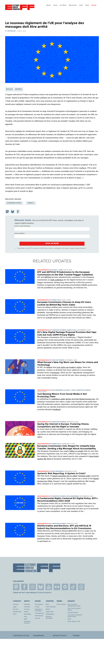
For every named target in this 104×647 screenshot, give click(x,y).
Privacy (31, 203)
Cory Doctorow (57, 360)
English (9, 89)
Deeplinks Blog (43, 270)
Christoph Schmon (58, 330)
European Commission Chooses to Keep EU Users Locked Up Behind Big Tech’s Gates (64, 303)
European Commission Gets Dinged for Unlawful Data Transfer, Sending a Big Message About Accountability (66, 447)
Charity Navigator (44, 592)
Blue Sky (40, 587)
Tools (81, 5)
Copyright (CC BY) (21, 636)
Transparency (39, 613)
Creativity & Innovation (38, 609)
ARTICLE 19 (49, 277)
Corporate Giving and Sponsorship (75, 615)
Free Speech (39, 604)
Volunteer (27, 606)
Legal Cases (50, 611)
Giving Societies (73, 612)
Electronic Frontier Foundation (19, 8)
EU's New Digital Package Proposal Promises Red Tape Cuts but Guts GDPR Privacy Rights (66, 333)
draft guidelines (56, 280)
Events (48, 609)
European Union (14, 203)
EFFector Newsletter (49, 617)
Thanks (76, 636)
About (49, 5)
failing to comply (76, 451)
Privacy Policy (60, 636)
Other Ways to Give (74, 621)
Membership (17, 611)
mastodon (16, 587)
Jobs (25, 616)
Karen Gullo (56, 300)
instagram (32, 587)
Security (15, 609)
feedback (56, 409)
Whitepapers (50, 614)
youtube (49, 587)
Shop (87, 5)
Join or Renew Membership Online (74, 605)
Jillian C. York (56, 270)
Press (15, 614)
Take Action (73, 5)
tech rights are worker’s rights (69, 367)
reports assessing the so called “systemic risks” (71, 476)
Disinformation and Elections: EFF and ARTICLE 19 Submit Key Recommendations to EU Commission (64, 527)
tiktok (73, 587)
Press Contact (61, 604)
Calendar (27, 604)
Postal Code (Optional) (22, 226)
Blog (47, 604)
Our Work (63, 5)
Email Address (19, 233)
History (26, 611)
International (39, 615)
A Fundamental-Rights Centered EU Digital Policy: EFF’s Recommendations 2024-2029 (67, 499)
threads (81, 587)
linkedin (65, 587)
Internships (27, 614)
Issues (55, 5)
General (15, 604)
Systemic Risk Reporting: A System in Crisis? (61, 473)
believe (49, 367)
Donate (93, 5)
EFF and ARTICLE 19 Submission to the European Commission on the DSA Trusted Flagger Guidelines (65, 273)
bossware (55, 373)
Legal (14, 606)
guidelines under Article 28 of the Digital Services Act (73, 399)
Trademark (38, 636)
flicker (57, 587)
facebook (24, 587)
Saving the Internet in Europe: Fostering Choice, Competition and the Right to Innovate (63, 425)
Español (18, 89)
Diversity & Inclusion (27, 622)
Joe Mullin (11, 31)
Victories (27, 609)
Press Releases (51, 606)
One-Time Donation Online (74, 609)
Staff (25, 619)
